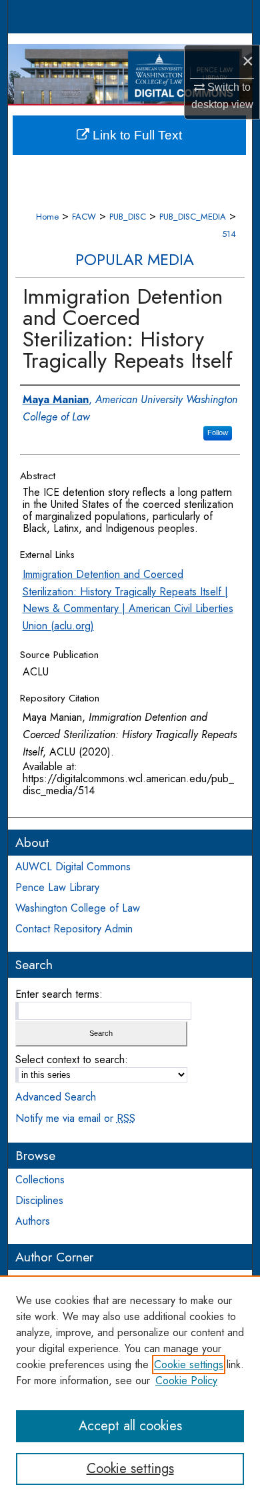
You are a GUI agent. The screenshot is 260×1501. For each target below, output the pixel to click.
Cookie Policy (186, 1380)
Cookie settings (188, 1364)
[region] (130, 1388)
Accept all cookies (130, 1426)
